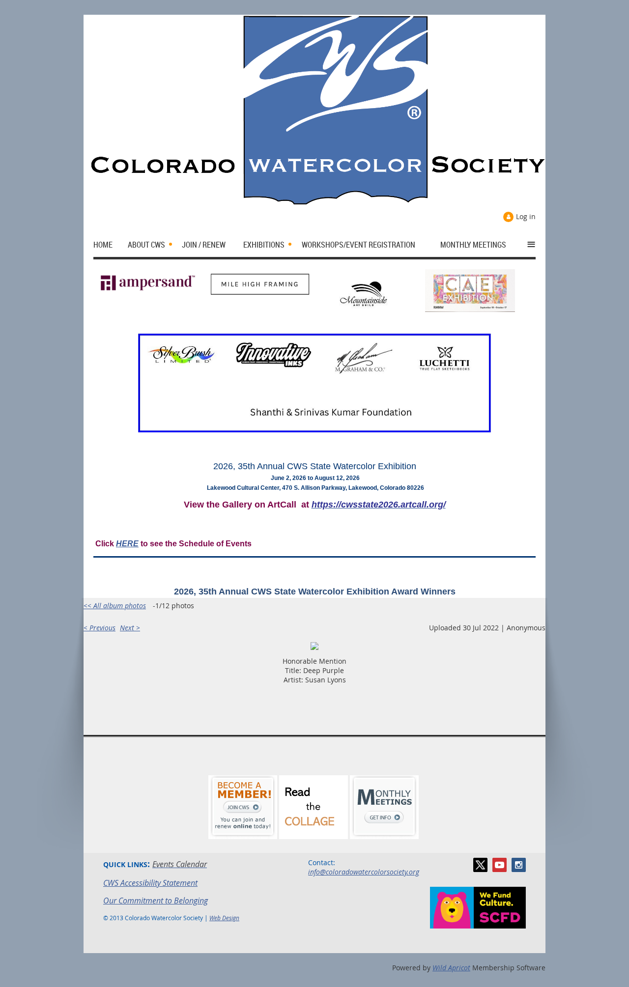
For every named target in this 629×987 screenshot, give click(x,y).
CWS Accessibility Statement (150, 882)
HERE (127, 543)
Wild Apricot (451, 967)
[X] (480, 865)
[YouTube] (499, 865)
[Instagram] (519, 865)
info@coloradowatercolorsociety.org (363, 871)
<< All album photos (115, 605)
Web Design (224, 918)
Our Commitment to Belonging (155, 900)
